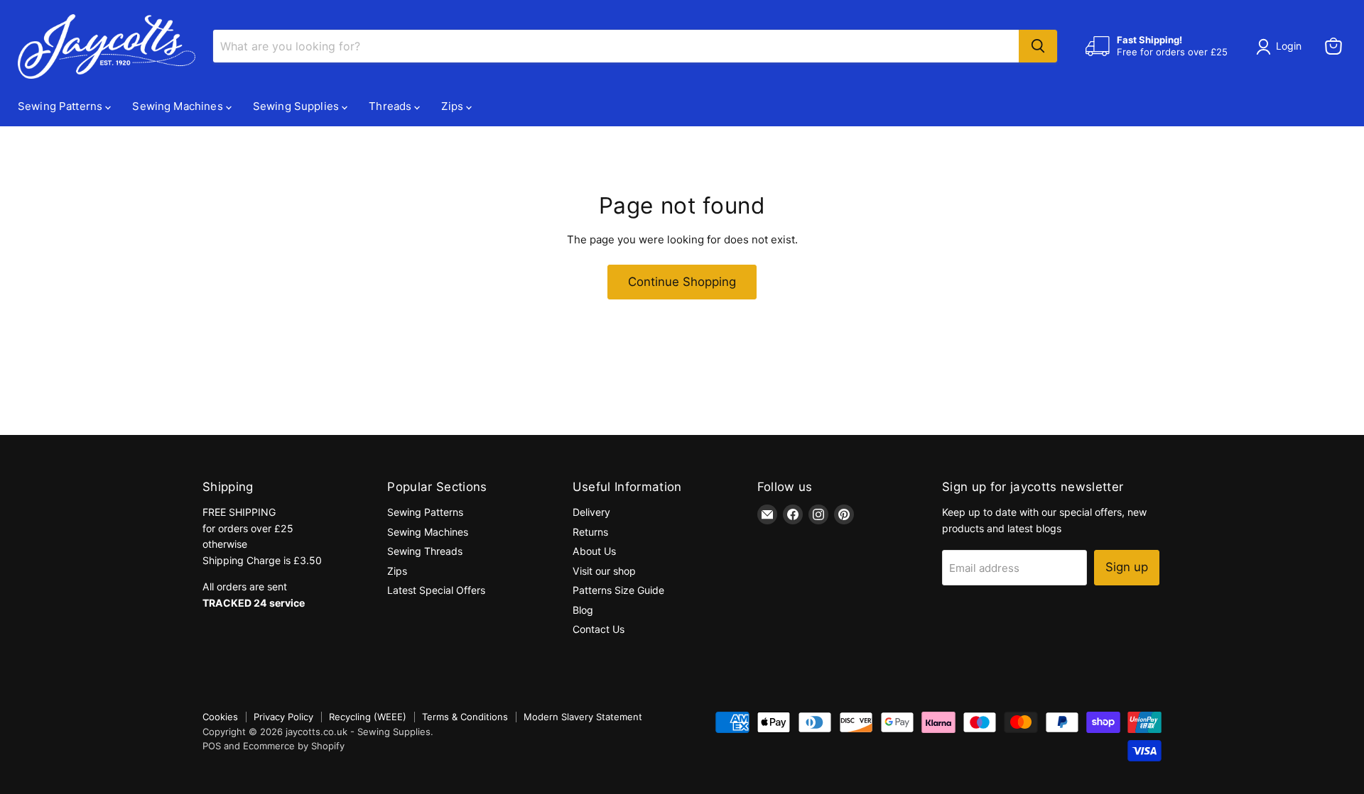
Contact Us (598, 629)
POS (211, 745)
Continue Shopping (682, 282)
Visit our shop (604, 571)
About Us (594, 551)
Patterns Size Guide (618, 590)
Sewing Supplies (297, 106)
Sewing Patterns (61, 106)
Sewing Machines (178, 106)
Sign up (1126, 567)
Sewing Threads (424, 551)
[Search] (1038, 46)
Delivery (591, 512)
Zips (453, 106)
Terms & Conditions (465, 716)
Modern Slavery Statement (583, 716)
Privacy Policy (283, 716)
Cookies (220, 716)
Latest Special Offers (436, 590)
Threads (391, 106)
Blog (583, 610)
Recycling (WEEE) (367, 716)
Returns (590, 532)
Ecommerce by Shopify (294, 745)
